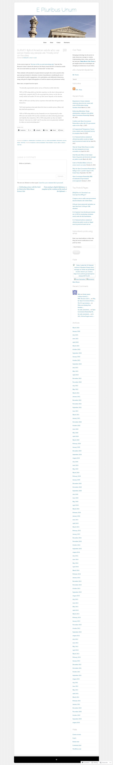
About (51, 42)
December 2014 (77, 538)
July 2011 (75, 682)
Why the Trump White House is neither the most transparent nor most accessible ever (83, 149)
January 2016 (76, 516)
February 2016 (77, 512)
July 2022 (75, 385)
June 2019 (75, 465)
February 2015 (77, 530)
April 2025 (76, 342)
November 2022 (77, 382)
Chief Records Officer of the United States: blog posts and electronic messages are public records (84, 157)
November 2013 (77, 585)
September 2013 (77, 592)
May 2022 (75, 389)
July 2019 (75, 461)
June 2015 (75, 519)
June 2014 (75, 559)
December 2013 (77, 581)
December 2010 (77, 708)
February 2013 (77, 617)
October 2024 (76, 349)
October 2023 (76, 360)
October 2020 (76, 425)
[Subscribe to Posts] (74, 89)
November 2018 (77, 487)
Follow (76, 252)
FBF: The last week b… (84, 298)
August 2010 (76, 722)
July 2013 (75, 599)
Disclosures (67, 42)
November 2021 (77, 404)
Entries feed (76, 741)
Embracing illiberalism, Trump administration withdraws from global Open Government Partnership (83, 113)
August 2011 (76, 679)
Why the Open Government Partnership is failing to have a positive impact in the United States (84, 171)
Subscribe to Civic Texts (87, 61)
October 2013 (76, 588)
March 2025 (76, 346)
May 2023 (75, 371)
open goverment (40, 142)
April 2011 (75, 693)
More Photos (76, 282)
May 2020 (75, 432)
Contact (58, 42)
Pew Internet (49, 142)
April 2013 (76, 610)
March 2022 (76, 393)
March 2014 (76, 570)
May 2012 (75, 646)
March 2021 (76, 414)
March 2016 (76, 509)
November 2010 (77, 711)
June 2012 (75, 643)
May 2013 (75, 606)
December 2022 (77, 378)
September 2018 (77, 490)
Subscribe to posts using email (83, 232)
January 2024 (76, 356)
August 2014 (76, 552)
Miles (79, 294)
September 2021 (77, 407)
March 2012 (76, 653)
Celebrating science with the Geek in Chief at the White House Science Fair (28, 189)
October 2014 (76, 545)
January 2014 (76, 577)
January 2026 (76, 331)
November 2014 (77, 541)
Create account (77, 734)
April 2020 (76, 436)
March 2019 (76, 472)
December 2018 (77, 483)
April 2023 (76, 375)
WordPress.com (77, 749)
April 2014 (76, 566)
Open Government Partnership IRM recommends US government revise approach (82, 178)
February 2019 (77, 476)
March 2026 (76, 327)
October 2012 (76, 628)
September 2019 (77, 454)
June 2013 (75, 603)
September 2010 (77, 719)
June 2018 (75, 498)
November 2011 (77, 668)
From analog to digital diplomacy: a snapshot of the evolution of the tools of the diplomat (54, 189)
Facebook (39, 140)
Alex (35, 57)
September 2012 (77, 632)
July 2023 (75, 367)
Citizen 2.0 (25, 140)
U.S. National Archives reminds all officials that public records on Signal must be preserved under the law (83, 139)
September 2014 (77, 548)
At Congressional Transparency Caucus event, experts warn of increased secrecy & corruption (84, 131)
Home (44, 42)
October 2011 (76, 671)
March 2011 (76, 697)
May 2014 (75, 563)
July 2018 (75, 494)
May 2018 (75, 501)
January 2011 (76, 704)
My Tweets (76, 74)
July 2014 (75, 556)
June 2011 (75, 686)
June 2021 (75, 411)
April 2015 (76, 523)
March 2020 (76, 440)
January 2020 (76, 447)
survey (63, 142)
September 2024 (77, 353)
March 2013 (76, 614)
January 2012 (76, 661)
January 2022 (76, 396)
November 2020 (77, 422)
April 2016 (76, 505)
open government (51, 140)
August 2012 (76, 635)
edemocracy (32, 140)
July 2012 (75, 639)
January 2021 (76, 418)
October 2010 (76, 715)
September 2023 (77, 364)
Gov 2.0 (44, 140)
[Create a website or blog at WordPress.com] (56, 759)
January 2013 (76, 621)
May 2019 (75, 469)
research (59, 140)
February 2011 (77, 700)
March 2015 (76, 527)
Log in (74, 738)
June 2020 (75, 429)
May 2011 (75, 690)
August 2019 (76, 458)
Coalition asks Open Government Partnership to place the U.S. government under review (84, 123)
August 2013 (76, 595)
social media (57, 142)
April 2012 (76, 650)
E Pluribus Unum (56, 10)
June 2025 (75, 338)
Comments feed (77, 745)
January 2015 (76, 534)
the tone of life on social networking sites (42, 64)
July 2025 (75, 335)
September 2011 (77, 675)
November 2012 (77, 624)
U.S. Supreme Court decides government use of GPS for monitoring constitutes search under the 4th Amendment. (84, 214)
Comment (60, 176)
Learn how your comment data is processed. (51, 182)
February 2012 (77, 657)
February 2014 (77, 574)
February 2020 (77, 443)
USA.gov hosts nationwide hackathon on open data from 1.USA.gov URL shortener (84, 206)
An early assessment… (84, 309)
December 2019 (77, 451)
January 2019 (76, 480)
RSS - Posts (79, 89)
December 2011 (77, 664)
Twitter (23, 142)
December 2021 (77, 400)
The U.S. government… (84, 303)
